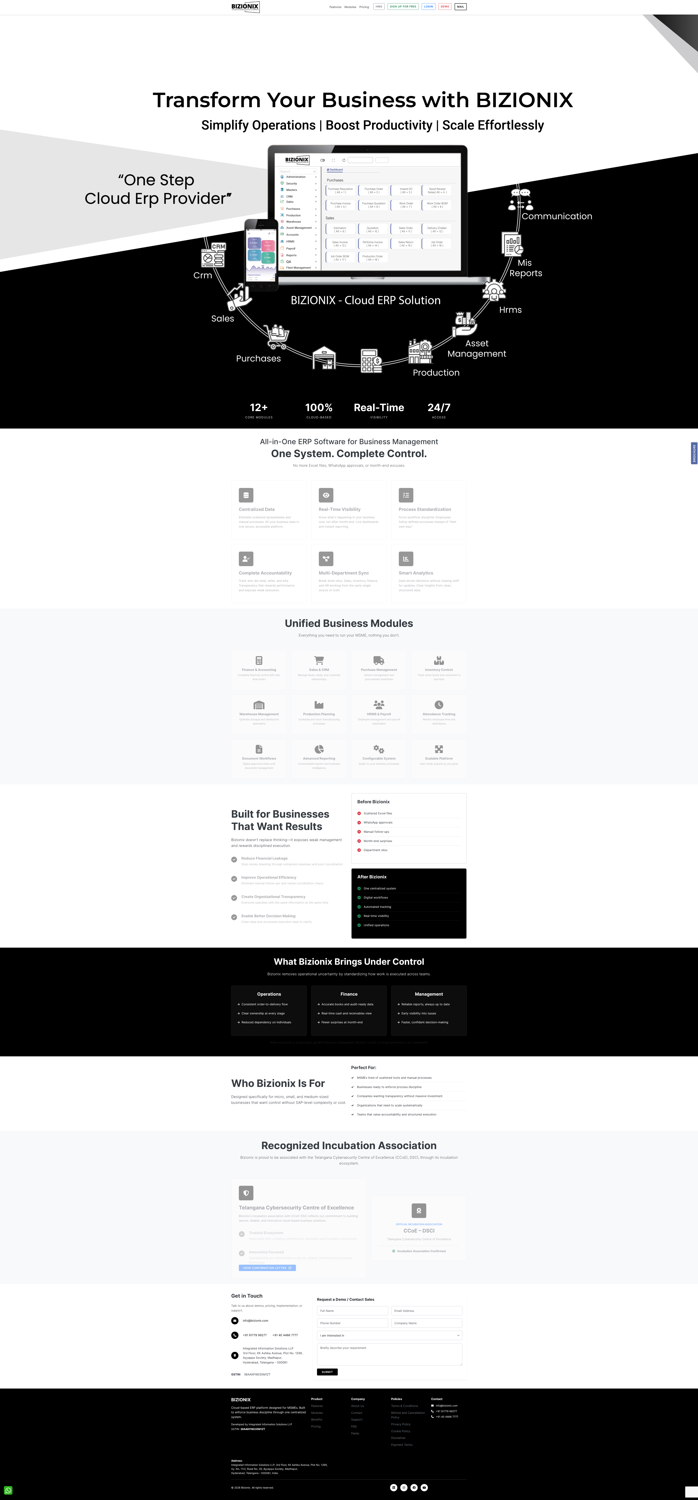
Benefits (316, 1419)
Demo (445, 6)
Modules (350, 7)
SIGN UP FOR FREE (403, 6)
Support (356, 1419)
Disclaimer (398, 1438)
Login (428, 6)
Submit (327, 1371)
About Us (357, 1406)
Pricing (364, 7)
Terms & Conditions (404, 1406)
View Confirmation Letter (265, 1264)
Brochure (694, 453)
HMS (379, 6)
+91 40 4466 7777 (285, 1335)
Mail (460, 6)
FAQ (354, 1426)
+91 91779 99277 (255, 1335)
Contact (356, 1413)
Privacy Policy (401, 1424)
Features (336, 7)
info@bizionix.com (255, 1320)
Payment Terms (401, 1445)
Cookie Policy (400, 1431)
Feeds (355, 1433)
